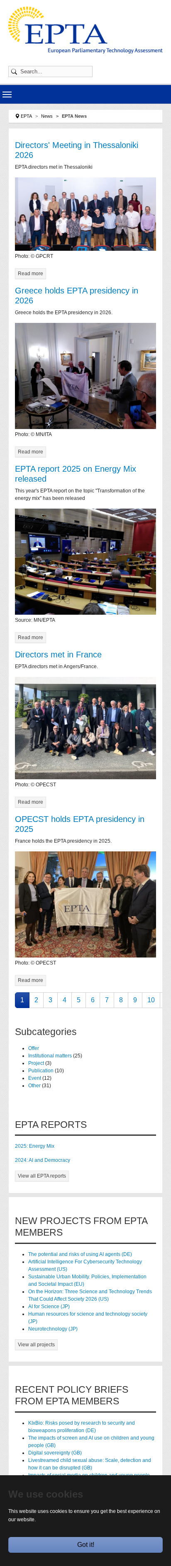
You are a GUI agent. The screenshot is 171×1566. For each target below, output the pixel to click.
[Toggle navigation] (7, 94)
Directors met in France (58, 654)
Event (35, 1078)
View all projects (36, 1345)
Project (36, 1063)
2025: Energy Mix (34, 1146)
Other (35, 1085)
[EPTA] (85, 30)
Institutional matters (50, 1056)
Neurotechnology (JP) (53, 1329)
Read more (30, 273)
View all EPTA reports (42, 1176)
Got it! (85, 1544)
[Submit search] (15, 71)
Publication (41, 1071)
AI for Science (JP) (49, 1306)
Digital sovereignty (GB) (55, 1453)
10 (151, 1000)
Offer (33, 1048)
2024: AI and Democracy (42, 1160)
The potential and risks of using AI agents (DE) (80, 1254)
